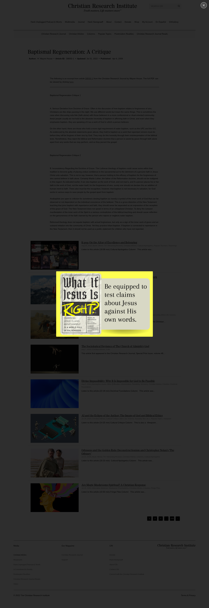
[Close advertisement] (204, 5)
